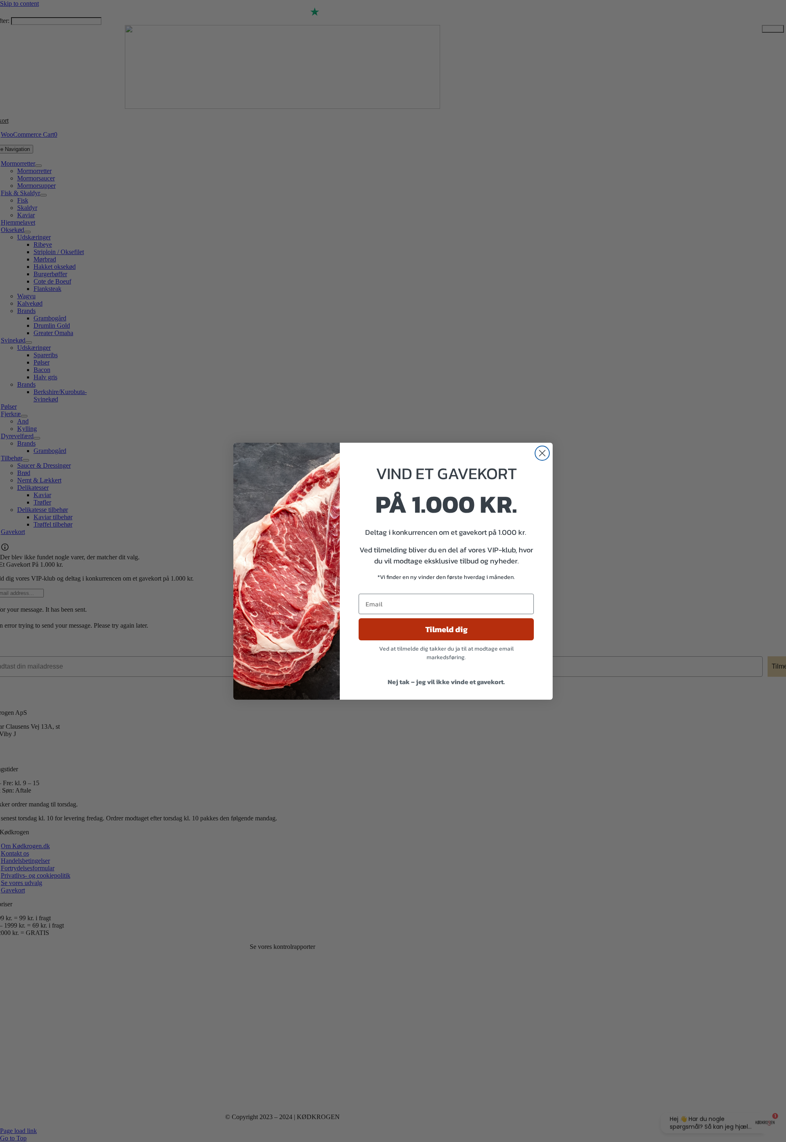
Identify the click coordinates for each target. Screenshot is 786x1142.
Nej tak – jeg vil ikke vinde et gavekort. (446, 682)
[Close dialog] (542, 453)
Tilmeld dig (446, 629)
